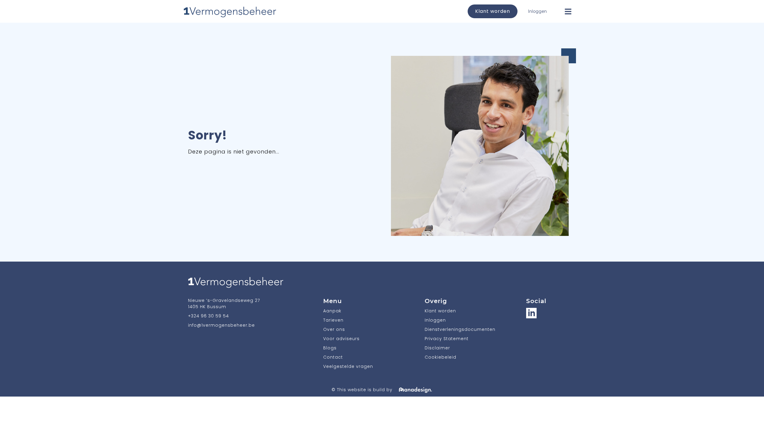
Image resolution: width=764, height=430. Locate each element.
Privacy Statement (447, 339)
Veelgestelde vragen (348, 366)
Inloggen (537, 11)
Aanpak (332, 311)
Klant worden (492, 11)
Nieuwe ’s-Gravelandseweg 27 (224, 300)
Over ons (334, 329)
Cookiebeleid (440, 357)
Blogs (330, 348)
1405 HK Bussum (207, 307)
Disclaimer (437, 348)
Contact (333, 357)
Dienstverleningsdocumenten (460, 329)
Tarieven (333, 320)
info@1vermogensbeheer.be (221, 325)
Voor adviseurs (341, 339)
